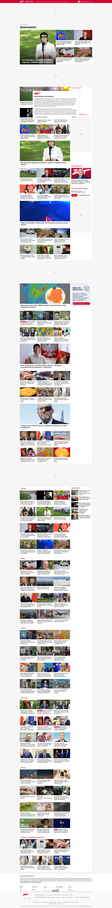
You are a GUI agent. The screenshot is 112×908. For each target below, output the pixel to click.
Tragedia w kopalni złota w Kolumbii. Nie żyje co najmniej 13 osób (44, 605)
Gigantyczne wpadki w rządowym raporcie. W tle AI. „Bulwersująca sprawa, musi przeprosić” (27, 460)
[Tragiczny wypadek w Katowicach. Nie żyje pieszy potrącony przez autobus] (45, 211)
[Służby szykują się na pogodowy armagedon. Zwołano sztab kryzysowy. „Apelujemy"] (45, 129)
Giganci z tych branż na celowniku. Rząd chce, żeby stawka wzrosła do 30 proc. (44, 675)
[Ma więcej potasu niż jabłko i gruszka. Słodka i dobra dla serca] (61, 452)
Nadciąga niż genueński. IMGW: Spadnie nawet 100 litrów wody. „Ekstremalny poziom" (43, 306)
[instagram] (27, 898)
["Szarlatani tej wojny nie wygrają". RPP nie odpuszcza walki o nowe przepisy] (61, 860)
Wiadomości (29, 1)
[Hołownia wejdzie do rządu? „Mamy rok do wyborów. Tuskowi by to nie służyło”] (28, 315)
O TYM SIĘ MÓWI (59, 886)
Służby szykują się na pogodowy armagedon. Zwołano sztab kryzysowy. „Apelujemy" (43, 137)
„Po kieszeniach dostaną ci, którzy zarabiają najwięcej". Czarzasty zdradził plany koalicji (44, 692)
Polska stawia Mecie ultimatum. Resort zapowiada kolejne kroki (44, 323)
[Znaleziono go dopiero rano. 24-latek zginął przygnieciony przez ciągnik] (61, 189)
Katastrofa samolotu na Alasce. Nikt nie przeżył (43, 588)
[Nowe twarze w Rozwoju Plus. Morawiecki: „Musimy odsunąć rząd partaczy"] (28, 332)
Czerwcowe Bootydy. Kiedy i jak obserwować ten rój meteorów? (44, 781)
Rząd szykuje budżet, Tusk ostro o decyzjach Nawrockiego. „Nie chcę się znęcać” (44, 444)
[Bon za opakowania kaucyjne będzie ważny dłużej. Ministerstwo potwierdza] (61, 667)
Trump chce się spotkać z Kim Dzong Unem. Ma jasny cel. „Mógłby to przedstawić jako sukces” (27, 444)
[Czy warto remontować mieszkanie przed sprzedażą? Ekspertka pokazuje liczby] (28, 683)
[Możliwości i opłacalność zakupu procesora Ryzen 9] (45, 790)
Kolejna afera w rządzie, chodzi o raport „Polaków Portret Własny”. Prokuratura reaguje (44, 257)
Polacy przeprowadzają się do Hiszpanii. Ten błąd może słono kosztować (45, 621)
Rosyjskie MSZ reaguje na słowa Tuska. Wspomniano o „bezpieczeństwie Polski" (61, 120)
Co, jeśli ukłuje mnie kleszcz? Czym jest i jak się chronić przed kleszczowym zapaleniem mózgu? (27, 831)
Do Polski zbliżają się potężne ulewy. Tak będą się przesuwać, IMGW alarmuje (28, 136)
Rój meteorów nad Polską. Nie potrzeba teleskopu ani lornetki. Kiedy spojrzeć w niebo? (61, 815)
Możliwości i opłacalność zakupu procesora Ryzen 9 (44, 798)
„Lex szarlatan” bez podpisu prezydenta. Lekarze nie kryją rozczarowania (61, 383)
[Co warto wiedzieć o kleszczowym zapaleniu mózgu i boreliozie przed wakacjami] (28, 807)
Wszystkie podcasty (80, 114)
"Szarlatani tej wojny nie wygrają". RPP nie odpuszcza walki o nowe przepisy (61, 868)
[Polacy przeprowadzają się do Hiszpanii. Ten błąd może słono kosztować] (45, 614)
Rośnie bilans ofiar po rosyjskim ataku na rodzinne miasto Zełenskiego (44, 120)
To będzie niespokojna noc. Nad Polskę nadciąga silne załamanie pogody (44, 339)
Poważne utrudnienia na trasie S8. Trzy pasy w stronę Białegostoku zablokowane (61, 180)
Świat (42, 1)
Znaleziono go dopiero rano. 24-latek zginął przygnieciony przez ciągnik (61, 197)
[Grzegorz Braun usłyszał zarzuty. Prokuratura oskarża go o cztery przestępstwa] (45, 414)
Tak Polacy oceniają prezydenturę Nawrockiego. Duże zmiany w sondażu (61, 744)
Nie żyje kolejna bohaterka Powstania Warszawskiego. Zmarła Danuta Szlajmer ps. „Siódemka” (27, 121)
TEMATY (21, 886)
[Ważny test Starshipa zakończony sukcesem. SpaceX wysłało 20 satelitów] (28, 774)
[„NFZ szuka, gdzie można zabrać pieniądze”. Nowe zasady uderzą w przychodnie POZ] (45, 860)
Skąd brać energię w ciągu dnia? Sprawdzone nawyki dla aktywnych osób (61, 781)
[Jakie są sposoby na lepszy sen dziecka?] (28, 790)
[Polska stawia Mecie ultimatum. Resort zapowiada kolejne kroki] (45, 315)
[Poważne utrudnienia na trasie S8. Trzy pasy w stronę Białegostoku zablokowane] (61, 173)
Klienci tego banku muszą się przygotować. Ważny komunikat (27, 658)
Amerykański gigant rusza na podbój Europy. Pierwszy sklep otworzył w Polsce (44, 399)
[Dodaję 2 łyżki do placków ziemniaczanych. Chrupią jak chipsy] (28, 392)
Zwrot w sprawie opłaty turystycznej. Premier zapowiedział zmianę (60, 658)
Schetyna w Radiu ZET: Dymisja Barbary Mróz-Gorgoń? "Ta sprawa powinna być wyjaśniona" (80, 182)
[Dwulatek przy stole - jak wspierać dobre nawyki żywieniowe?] (45, 807)
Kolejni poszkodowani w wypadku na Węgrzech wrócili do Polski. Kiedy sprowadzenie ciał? (44, 384)
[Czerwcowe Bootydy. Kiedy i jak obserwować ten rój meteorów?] (45, 774)
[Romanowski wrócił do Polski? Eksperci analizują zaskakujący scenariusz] (61, 720)
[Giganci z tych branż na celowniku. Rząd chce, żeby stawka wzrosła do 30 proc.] (45, 667)
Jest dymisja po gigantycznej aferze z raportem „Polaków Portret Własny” (43, 163)
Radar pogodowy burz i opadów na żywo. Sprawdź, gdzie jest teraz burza (85, 498)
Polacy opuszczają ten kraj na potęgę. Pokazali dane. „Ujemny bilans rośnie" (61, 240)
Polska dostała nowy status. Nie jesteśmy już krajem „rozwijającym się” (44, 459)
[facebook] (22, 898)
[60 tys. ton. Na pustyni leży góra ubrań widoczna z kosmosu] (61, 683)
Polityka (47, 1)
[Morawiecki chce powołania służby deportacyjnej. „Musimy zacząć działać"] (61, 753)
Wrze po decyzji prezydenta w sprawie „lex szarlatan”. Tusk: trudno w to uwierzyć (44, 744)
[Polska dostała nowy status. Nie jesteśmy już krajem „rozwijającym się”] (45, 452)
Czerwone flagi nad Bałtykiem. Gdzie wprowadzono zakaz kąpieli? (61, 443)
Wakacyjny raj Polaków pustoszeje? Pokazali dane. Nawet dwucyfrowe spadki (27, 621)
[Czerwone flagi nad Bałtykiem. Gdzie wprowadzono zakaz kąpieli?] (61, 435)
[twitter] (24, 898)
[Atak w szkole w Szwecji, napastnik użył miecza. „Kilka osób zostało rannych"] (28, 233)
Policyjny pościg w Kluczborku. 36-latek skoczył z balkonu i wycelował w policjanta (61, 136)
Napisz (74, 195)
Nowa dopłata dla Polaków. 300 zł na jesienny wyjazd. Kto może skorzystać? (44, 658)
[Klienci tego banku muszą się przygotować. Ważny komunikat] (28, 651)
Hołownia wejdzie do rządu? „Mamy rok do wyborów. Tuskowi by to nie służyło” (27, 323)
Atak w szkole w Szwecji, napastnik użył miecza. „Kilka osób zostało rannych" (27, 240)
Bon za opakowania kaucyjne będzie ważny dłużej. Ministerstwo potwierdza (61, 675)
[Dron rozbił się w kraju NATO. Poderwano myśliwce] (61, 614)
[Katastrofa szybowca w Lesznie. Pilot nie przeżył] (28, 173)
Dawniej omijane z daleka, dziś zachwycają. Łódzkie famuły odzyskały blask (44, 240)
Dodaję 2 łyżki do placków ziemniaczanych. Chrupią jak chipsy (27, 399)
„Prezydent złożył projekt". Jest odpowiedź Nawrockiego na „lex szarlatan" (44, 180)
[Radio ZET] (22, 2)
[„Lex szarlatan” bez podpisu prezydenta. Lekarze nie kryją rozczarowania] (61, 375)
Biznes (51, 1)
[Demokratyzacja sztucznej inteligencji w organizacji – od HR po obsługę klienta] (61, 790)
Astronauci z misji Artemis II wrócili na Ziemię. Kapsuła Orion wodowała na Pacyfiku (61, 831)
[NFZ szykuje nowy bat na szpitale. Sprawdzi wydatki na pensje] (61, 392)
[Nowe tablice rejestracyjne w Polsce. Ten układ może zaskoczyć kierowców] (28, 667)
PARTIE (45, 886)
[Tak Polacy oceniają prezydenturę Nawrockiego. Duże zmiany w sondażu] (61, 737)
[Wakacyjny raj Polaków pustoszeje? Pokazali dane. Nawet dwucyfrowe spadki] (28, 614)
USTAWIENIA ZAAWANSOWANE (41, 117)
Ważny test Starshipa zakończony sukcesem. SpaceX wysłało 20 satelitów (28, 781)
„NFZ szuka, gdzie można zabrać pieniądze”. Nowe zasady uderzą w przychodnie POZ (44, 868)
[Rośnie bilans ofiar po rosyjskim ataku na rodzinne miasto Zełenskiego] (28, 565)
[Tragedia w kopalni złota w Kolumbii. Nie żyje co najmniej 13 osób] (45, 597)
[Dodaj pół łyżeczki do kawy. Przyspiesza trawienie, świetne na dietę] (28, 249)
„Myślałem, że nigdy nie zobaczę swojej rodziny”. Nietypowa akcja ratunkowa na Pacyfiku (61, 589)
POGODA (70, 886)
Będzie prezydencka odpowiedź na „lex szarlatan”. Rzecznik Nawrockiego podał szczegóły (27, 745)
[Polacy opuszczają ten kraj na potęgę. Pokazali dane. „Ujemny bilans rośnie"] (61, 233)
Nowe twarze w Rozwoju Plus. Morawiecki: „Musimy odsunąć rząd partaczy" (28, 339)
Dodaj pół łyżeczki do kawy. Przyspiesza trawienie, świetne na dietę (27, 257)
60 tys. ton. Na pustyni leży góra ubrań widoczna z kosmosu (60, 691)
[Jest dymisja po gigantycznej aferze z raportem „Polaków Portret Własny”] (45, 151)
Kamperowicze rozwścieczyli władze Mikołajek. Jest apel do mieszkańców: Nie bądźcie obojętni (61, 323)
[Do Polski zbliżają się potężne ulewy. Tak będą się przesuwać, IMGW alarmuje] (28, 129)
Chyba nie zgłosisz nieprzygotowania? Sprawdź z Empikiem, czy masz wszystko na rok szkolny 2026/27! (61, 340)
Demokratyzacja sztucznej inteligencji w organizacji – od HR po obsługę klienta (61, 798)
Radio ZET (21, 24)
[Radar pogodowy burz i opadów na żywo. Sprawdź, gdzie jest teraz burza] (74, 498)
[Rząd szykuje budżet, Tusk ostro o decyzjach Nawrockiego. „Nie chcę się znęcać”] (45, 435)
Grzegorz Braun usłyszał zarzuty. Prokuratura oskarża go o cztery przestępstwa (44, 426)
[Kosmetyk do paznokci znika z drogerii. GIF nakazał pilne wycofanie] (28, 375)
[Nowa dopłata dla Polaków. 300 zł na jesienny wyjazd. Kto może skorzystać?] (45, 651)
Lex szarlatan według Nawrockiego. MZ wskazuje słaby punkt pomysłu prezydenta (44, 197)
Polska (38, 1)
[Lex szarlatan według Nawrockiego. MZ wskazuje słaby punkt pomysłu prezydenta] (45, 189)
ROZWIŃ (56, 890)
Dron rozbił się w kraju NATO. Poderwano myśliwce (61, 620)
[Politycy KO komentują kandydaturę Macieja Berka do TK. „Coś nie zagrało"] (45, 753)
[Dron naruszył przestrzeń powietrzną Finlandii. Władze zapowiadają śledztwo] (28, 597)
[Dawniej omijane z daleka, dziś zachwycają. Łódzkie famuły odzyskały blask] (45, 233)
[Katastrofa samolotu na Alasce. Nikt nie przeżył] (45, 581)
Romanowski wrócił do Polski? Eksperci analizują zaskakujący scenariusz (60, 729)
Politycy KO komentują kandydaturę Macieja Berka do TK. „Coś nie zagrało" (45, 761)
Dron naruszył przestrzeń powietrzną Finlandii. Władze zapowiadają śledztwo (27, 605)
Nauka (60, 1)
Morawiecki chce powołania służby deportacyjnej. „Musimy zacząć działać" (61, 761)
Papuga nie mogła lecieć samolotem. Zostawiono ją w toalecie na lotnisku (61, 605)
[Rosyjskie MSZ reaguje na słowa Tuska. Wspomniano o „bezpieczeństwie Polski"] (45, 565)
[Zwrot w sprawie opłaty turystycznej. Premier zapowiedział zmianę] (61, 651)
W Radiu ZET (34, 886)
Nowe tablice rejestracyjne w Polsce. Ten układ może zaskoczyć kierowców (27, 675)
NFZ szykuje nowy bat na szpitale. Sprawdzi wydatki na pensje (61, 399)
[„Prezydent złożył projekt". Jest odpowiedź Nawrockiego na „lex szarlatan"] (45, 173)
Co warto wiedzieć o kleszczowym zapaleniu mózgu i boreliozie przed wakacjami (28, 814)
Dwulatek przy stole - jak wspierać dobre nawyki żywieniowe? (43, 814)
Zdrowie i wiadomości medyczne (32, 837)
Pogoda (56, 1)
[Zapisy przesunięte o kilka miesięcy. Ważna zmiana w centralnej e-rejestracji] (61, 249)
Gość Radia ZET (76, 166)
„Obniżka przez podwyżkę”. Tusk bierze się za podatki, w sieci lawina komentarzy (27, 761)
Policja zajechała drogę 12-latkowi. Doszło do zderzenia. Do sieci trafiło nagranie (31, 103)
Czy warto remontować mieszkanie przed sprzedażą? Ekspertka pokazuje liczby (27, 691)
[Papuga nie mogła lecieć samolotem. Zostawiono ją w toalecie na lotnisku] (61, 597)
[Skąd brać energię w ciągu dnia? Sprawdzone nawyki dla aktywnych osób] (61, 774)
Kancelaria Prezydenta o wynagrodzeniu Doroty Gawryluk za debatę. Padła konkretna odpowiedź (27, 197)
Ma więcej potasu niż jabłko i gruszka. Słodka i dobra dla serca (61, 459)
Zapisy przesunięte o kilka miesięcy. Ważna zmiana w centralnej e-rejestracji (60, 257)
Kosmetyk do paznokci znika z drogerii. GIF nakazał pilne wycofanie (28, 383)
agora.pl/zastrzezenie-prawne (86, 906)
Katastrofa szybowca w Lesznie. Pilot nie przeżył (26, 179)
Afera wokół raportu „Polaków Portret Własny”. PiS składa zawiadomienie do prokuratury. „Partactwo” (41, 366)
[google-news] (30, 898)
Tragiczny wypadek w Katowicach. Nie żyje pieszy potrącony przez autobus (44, 224)
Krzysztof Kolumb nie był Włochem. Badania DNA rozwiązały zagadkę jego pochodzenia (43, 831)
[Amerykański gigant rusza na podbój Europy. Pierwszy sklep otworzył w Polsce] (45, 392)
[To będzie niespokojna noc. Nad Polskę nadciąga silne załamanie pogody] (45, 332)
